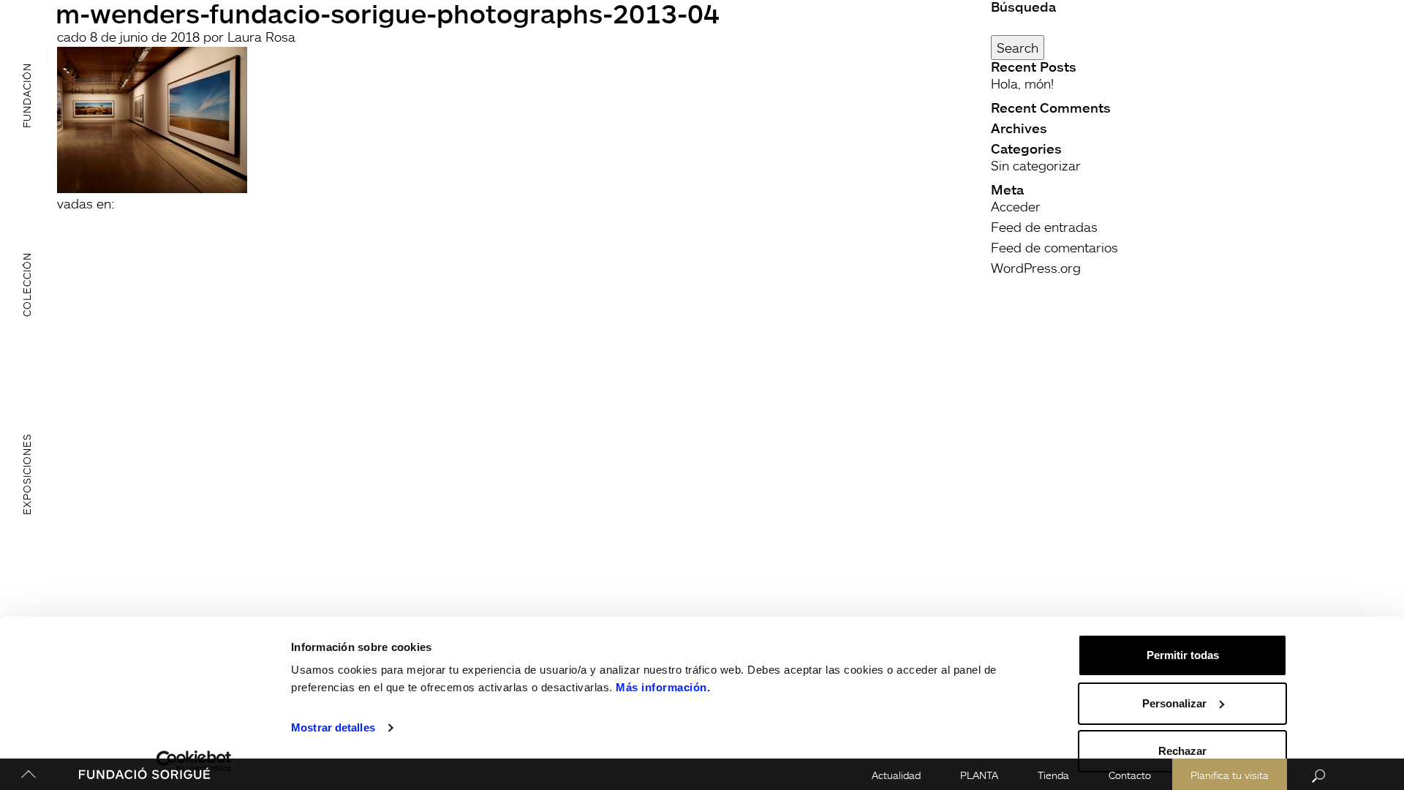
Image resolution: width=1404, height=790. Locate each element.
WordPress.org (1036, 268)
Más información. (663, 687)
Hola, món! (1022, 83)
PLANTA (979, 775)
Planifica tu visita (1229, 775)
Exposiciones (26, 474)
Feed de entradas (1044, 227)
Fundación (26, 94)
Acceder (1016, 206)
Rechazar (1182, 751)
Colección (26, 284)
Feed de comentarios (1054, 247)
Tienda (1053, 775)
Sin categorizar (1036, 165)
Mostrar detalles (333, 727)
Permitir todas (1183, 655)
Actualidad (896, 775)
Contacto (1130, 775)
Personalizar (1174, 703)
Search (1017, 48)
